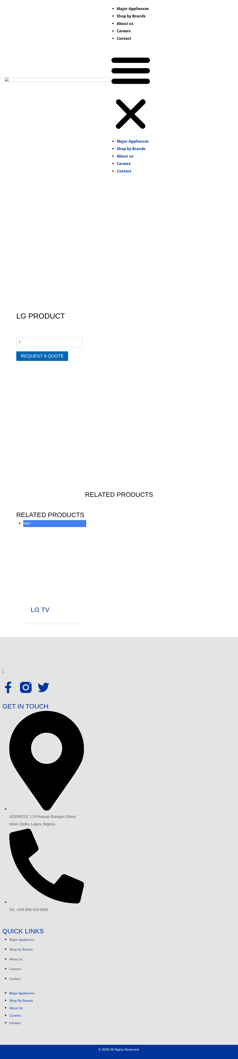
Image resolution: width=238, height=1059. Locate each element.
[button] (131, 93)
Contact (124, 38)
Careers (124, 31)
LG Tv (40, 609)
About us (125, 23)
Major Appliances (133, 8)
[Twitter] (43, 687)
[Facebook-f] (8, 687)
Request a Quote (42, 355)
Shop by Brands (131, 16)
